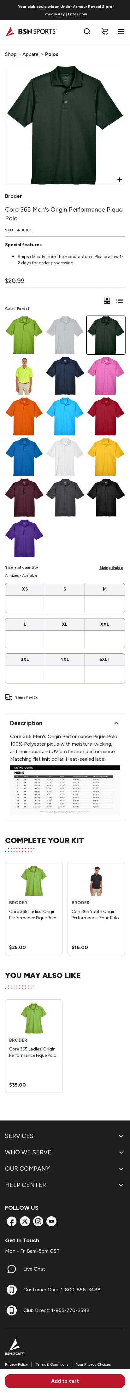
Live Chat (34, 1269)
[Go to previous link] (9, 10)
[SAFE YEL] (24, 376)
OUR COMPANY (27, 1168)
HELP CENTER (25, 1185)
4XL (64, 659)
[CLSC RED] (106, 416)
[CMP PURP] (24, 538)
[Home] (31, 31)
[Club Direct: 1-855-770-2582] (11, 1310)
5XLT (104, 659)
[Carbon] (65, 497)
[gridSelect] (107, 300)
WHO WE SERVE (28, 1152)
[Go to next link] (123, 10)
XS (25, 589)
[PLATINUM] (65, 335)
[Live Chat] (11, 1269)
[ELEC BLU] (65, 416)
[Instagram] (38, 1221)
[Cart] (104, 31)
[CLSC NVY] (65, 376)
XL (65, 624)
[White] (65, 457)
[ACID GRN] (24, 335)
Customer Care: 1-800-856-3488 (62, 1290)
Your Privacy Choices (93, 1364)
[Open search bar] (87, 31)
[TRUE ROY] (24, 457)
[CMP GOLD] (106, 457)
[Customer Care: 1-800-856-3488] (11, 1289)
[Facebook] (11, 1221)
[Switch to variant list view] (119, 300)
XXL (104, 624)
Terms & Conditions (52, 1364)
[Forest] (106, 335)
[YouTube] (51, 1221)
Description (26, 723)
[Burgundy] (24, 497)
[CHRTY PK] (106, 376)
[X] (25, 1221)
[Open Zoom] (119, 179)
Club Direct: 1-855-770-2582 (56, 1310)
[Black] (106, 497)
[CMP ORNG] (24, 416)
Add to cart (65, 1381)
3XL (25, 659)
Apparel (30, 54)
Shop (11, 54)
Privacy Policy (16, 1364)
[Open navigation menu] (120, 31)
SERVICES (19, 1136)
